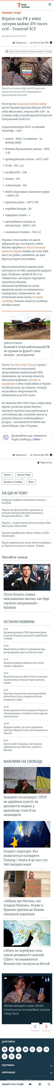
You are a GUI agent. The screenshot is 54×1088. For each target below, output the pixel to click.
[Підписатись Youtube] (25, 1049)
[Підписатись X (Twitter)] (18, 1049)
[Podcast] (11, 1056)
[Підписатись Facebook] (5, 1049)
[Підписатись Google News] (11, 1049)
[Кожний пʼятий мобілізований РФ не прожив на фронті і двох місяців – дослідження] (27, 326)
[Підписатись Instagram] (32, 1049)
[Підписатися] (18, 1056)
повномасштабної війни (32, 104)
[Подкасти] (39, 1084)
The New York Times (22, 365)
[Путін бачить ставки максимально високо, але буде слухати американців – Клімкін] (27, 577)
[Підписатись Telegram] (46, 1049)
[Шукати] (49, 1084)
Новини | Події (11, 13)
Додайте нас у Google (13, 1084)
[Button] (19, 43)
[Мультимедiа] (30, 1084)
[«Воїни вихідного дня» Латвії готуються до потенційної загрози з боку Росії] (27, 989)
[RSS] (5, 1056)
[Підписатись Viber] (39, 1049)
